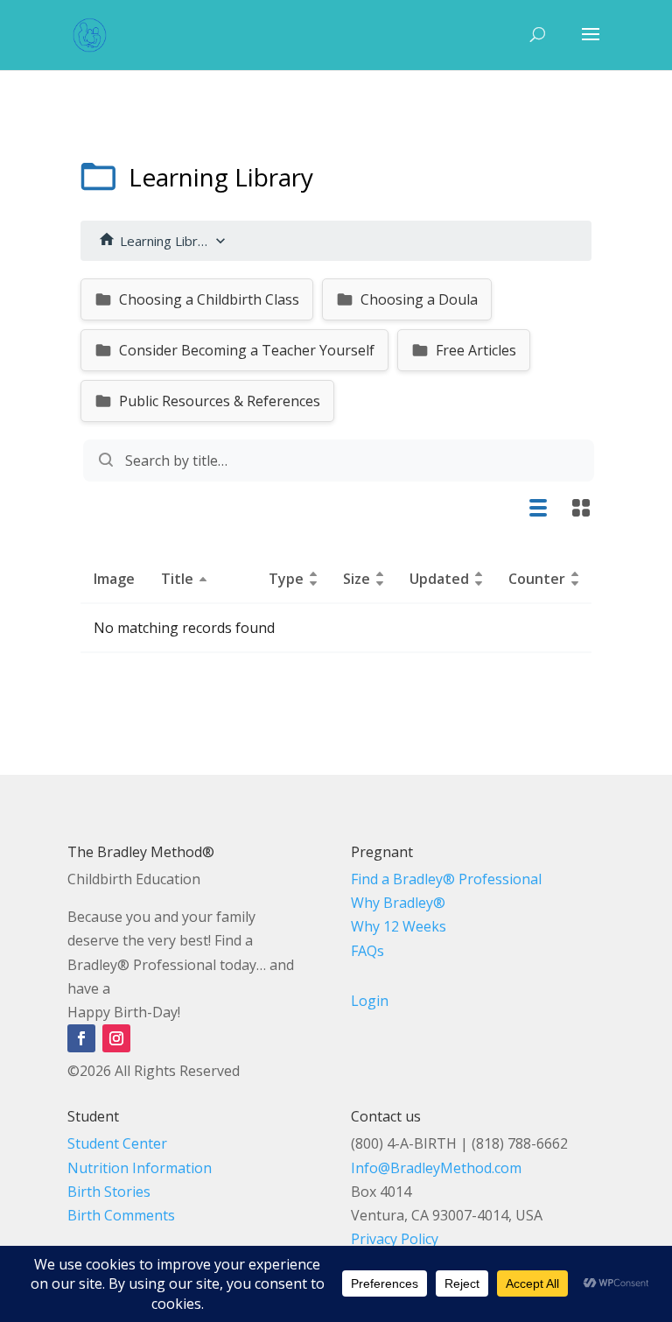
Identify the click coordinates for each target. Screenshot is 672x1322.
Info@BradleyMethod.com (436, 1168)
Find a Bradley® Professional (446, 879)
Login (369, 1000)
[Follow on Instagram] (116, 1038)
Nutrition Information (139, 1168)
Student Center (117, 1143)
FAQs (367, 950)
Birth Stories (108, 1191)
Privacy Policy (394, 1238)
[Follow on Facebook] (81, 1038)
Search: (336, 460)
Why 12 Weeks (398, 926)
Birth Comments (121, 1215)
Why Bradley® (398, 902)
